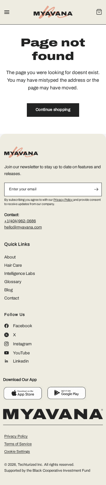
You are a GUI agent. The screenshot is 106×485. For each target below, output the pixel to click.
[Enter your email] (96, 189)
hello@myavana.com (23, 227)
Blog (8, 290)
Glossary (12, 281)
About (10, 257)
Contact (11, 298)
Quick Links (17, 244)
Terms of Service (18, 444)
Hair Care (13, 265)
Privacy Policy (63, 199)
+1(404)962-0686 (20, 221)
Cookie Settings (17, 452)
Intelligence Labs (19, 273)
